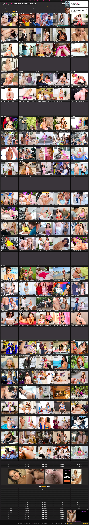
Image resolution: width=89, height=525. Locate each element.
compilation (14, 6)
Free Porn (49, 0)
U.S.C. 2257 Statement (61, 522)
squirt (32, 6)
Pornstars (24, 3)
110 (81, 462)
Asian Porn (71, 0)
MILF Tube (62, 489)
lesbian (52, 6)
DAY (6, 3)
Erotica (24, 0)
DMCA (55, 522)
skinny (36, 6)
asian (56, 6)
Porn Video (10, 464)
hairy (9, 6)
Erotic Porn (30, 0)
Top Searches (32, 3)
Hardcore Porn (63, 0)
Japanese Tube (44, 489)
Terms (45, 522)
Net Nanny (65, 523)
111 (84, 462)
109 (78, 462)
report (17, 25)
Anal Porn (43, 0)
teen (28, 6)
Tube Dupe (3, 13)
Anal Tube (27, 489)
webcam (20, 6)
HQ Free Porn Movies (79, 489)
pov (48, 6)
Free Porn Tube (17, 0)
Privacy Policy (50, 522)
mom (40, 6)
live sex (76, 0)
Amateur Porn (56, 0)
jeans (61, 6)
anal (44, 6)
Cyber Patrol (59, 523)
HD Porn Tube (36, 0)
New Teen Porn (17, 3)
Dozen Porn (9, 489)
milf (24, 6)
